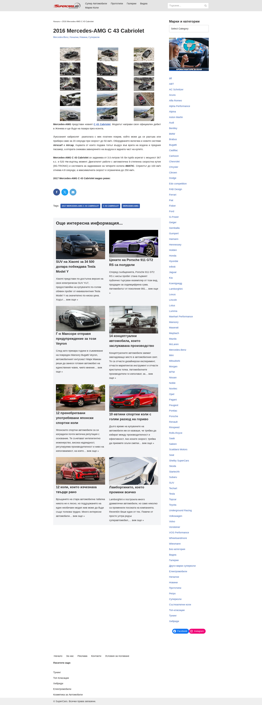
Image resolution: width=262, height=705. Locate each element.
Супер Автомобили (96, 3)
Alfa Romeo (175, 100)
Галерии (131, 3)
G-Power (174, 217)
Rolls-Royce (175, 433)
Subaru (173, 477)
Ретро (172, 593)
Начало (56, 21)
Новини (83, 37)
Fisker (172, 205)
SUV (171, 482)
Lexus (172, 294)
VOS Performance (179, 532)
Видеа (143, 3)
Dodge (172, 178)
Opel (171, 394)
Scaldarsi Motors (178, 449)
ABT (171, 84)
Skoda (172, 466)
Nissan (173, 377)
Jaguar (173, 272)
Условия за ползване (117, 656)
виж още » (72, 299)
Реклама (82, 656)
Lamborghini (176, 288)
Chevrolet (174, 161)
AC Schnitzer (176, 89)
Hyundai (173, 261)
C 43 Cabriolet (111, 206)
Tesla (172, 493)
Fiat (171, 200)
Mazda (172, 338)
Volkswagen (175, 516)
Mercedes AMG (131, 206)
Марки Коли (92, 7)
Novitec (173, 388)
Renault (173, 422)
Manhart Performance (181, 316)
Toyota (172, 504)
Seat (171, 455)
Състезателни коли (180, 604)
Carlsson (174, 156)
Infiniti (172, 266)
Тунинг (173, 615)
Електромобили (178, 571)
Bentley (173, 128)
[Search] (206, 6)
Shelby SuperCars (179, 460)
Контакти (96, 656)
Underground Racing (180, 510)
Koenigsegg (175, 283)
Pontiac (173, 410)
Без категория (177, 549)
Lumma (173, 311)
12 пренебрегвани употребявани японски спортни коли (74, 418)
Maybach (174, 333)
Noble (172, 383)
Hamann (173, 239)
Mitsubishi (174, 361)
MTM (172, 372)
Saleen (173, 444)
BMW (172, 133)
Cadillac (173, 150)
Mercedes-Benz (61, 37)
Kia (171, 277)
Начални (74, 37)
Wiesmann (175, 543)
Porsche (173, 416)
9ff (170, 78)
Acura (172, 95)
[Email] (73, 192)
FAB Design (175, 189)
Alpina (172, 111)
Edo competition (178, 183)
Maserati (173, 327)
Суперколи (93, 37)
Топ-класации (177, 610)
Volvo (172, 521)
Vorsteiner (174, 527)
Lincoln (173, 300)
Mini (171, 355)
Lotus (172, 305)
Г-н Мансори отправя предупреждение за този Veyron (76, 338)
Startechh (174, 471)
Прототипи (117, 3)
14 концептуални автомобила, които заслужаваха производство (131, 341)
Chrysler (173, 167)
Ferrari (172, 194)
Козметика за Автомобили (68, 694)
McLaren (174, 344)
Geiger (172, 222)
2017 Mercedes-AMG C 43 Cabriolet (80, 206)
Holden (173, 250)
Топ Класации (61, 678)
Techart (173, 488)
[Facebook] (56, 192)
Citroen (173, 172)
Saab (172, 438)
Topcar (172, 499)
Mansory (173, 322)
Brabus (173, 139)
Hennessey (175, 244)
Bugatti (173, 145)
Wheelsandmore (178, 538)
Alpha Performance (179, 106)
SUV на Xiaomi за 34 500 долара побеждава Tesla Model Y (75, 266)
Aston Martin (176, 117)
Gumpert (174, 233)
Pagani (173, 399)
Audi (171, 122)
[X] (64, 192)
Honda (172, 255)
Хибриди (174, 621)
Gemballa (174, 228)
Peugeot (173, 405)
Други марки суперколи (182, 565)
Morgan (173, 366)
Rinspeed (174, 427)
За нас (70, 656)
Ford (171, 211)
